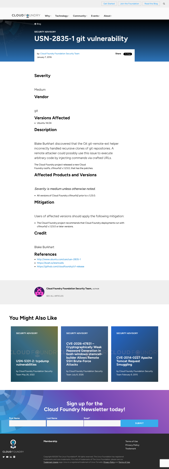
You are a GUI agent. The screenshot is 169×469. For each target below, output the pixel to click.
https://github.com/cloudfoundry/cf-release (60, 266)
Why (47, 15)
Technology (61, 15)
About (107, 15)
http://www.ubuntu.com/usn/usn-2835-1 (59, 259)
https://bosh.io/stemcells (50, 262)
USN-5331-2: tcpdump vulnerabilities (32, 362)
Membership (50, 441)
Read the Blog (151, 3)
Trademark (130, 448)
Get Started (109, 3)
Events (94, 15)
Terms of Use (131, 441)
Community (79, 15)
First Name (14, 418)
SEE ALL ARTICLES (54, 296)
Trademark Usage (51, 462)
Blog (38, 24)
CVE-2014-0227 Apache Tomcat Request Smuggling (134, 361)
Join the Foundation (129, 3)
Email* (87, 418)
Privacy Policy (132, 445)
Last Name (52, 418)
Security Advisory (45, 32)
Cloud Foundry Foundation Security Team (59, 53)
